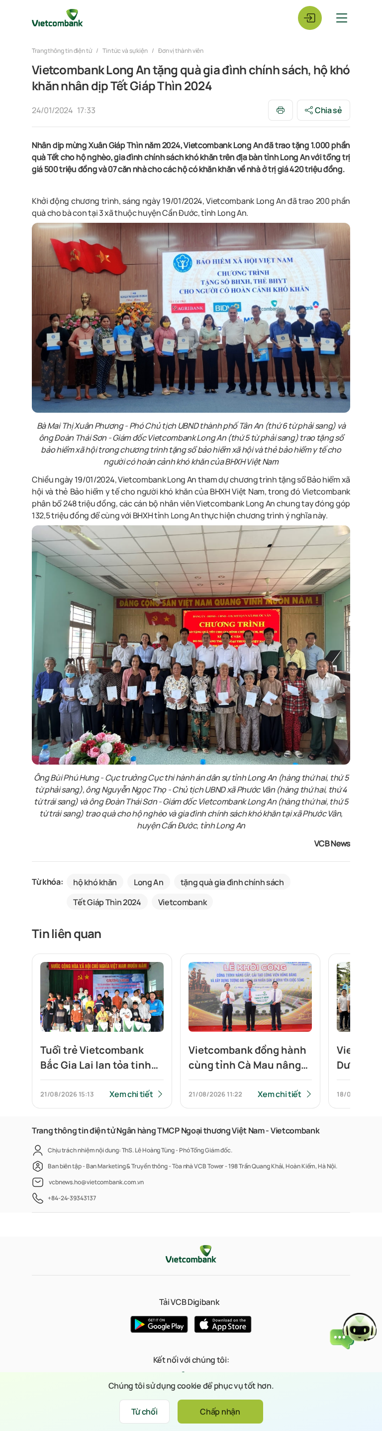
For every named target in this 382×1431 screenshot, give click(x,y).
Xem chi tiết (131, 1094)
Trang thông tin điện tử (62, 50)
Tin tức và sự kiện (125, 50)
